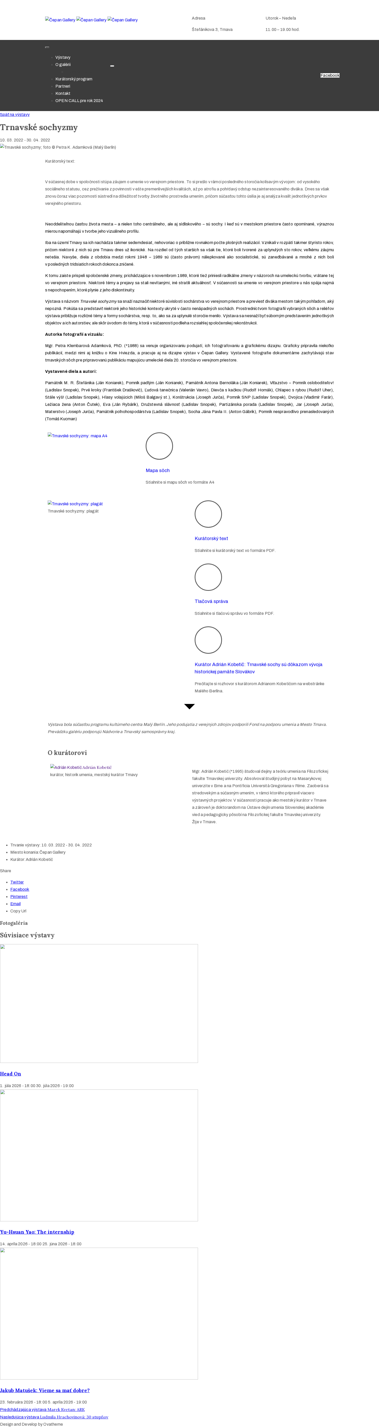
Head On (10, 1074)
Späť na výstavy (15, 114)
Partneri (62, 86)
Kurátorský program (74, 79)
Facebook (19, 889)
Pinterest (19, 896)
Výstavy (62, 57)
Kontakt (62, 93)
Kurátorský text (211, 538)
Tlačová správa (211, 601)
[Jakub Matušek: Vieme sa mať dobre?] (99, 1378)
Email (15, 904)
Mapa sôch (158, 470)
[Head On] (99, 1061)
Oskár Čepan (82, 72)
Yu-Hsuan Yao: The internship (37, 1232)
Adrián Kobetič (97, 767)
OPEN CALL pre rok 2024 (79, 100)
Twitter (17, 882)
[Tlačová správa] (208, 577)
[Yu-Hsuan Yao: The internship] (99, 1220)
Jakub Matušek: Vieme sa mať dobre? (45, 1390)
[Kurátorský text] (208, 514)
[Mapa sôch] (159, 446)
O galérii (63, 64)
